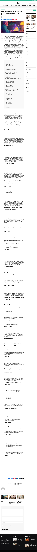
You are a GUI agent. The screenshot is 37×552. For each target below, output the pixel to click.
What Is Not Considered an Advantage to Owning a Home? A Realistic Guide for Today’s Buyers (33, 540)
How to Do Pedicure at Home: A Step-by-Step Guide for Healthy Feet (33, 19)
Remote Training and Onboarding (10, 68)
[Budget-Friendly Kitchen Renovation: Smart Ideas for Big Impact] (27, 545)
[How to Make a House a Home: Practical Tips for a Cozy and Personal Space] (28, 24)
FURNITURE (33, 5)
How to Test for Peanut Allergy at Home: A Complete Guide (33, 27)
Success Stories (8, 77)
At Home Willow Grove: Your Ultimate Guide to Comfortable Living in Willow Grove (18, 483)
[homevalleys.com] (18, 2)
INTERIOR (16, 5)
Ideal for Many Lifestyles (9, 76)
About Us (20, 550)
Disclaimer (35, 550)
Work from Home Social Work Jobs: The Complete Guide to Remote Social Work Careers (12, 502)
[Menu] (1, 3)
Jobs (26, 76)
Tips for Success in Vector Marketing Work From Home (12, 89)
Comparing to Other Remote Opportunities (11, 99)
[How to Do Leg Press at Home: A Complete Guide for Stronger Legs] (28, 16)
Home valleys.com (8, 107)
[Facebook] (2, 36)
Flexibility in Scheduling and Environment (10, 73)
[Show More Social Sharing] (17, 19)
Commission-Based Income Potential (10, 74)
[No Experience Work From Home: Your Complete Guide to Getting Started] (20, 497)
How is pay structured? (8, 102)
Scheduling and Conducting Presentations (11, 69)
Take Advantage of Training (9, 94)
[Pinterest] (2, 41)
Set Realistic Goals (8, 91)
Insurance (27, 73)
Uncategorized (27, 91)
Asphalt (26, 40)
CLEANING (26, 5)
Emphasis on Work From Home (9, 65)
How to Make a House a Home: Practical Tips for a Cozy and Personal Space (28, 27)
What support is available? (9, 103)
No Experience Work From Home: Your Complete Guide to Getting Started (19, 501)
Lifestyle (27, 80)
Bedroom (27, 47)
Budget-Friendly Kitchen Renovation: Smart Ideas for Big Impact (33, 545)
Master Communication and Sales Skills (10, 90)
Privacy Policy (26, 550)
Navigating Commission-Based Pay (10, 82)
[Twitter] (2, 38)
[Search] (35, 0)
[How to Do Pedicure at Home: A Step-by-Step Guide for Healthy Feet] (33, 16)
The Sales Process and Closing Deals (10, 70)
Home (3, 5)
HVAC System (27, 72)
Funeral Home (27, 61)
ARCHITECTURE (23, 5)
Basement (27, 44)
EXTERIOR (19, 5)
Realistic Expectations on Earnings (10, 81)
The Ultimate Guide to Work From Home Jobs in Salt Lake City (4, 501)
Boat (26, 50)
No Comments (19, 16)
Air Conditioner (27, 33)
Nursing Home (27, 83)
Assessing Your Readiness (9, 98)
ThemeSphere (9, 550)
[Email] (2, 43)
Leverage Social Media (8, 93)
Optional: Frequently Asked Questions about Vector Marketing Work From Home (13, 100)
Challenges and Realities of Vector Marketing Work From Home (13, 78)
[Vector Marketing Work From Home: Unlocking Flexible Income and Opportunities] (12, 27)
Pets (26, 84)
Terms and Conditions (30, 550)
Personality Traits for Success (9, 97)
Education (27, 55)
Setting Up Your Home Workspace (10, 86)
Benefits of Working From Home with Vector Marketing (12, 72)
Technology (27, 90)
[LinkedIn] (2, 40)
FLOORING (30, 5)
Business (27, 51)
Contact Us (22, 550)
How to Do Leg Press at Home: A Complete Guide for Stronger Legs (28, 19)
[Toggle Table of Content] (22, 61)
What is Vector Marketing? (8, 62)
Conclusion (7, 106)
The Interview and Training (9, 85)
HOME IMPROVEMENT (7, 5)
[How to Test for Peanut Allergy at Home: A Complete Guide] (33, 24)
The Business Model (8, 64)
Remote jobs (27, 87)
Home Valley (5, 16)
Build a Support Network (9, 95)
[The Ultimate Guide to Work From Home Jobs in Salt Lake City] (4, 497)
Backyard (27, 43)
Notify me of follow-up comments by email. (8, 525)
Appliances (27, 36)
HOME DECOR (12, 5)
